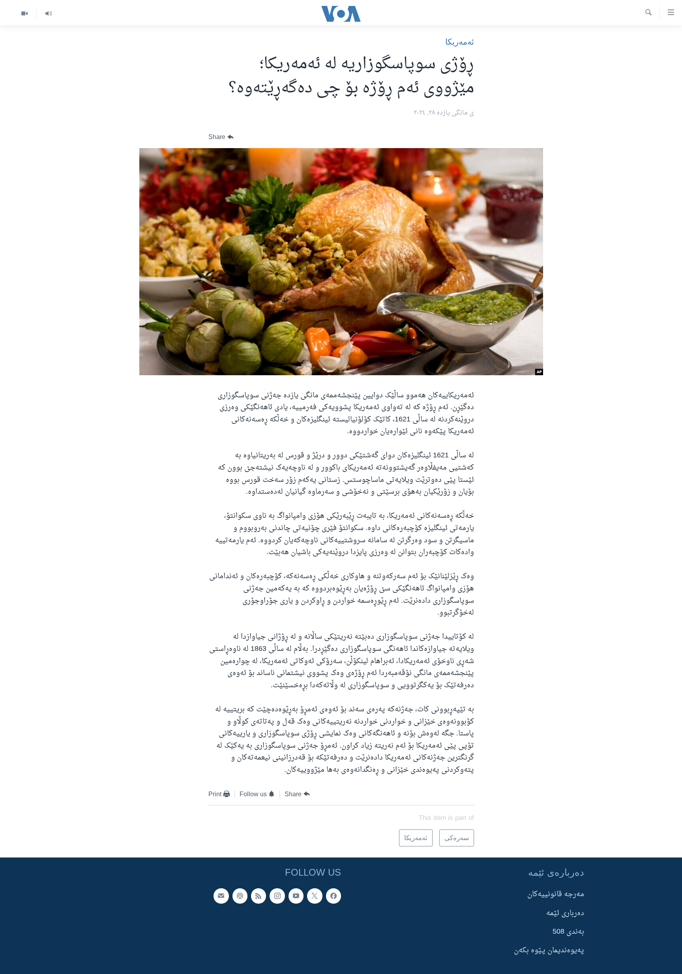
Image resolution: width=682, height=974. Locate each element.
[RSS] (258, 895)
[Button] (221, 137)
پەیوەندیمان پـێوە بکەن (549, 950)
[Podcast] (239, 895)
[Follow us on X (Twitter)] (314, 895)
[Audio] (48, 13)
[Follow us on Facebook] (333, 895)
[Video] (24, 13)
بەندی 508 (568, 932)
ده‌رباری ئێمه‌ (565, 913)
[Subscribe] (221, 895)
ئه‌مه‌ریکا (459, 41)
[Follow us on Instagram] (277, 895)
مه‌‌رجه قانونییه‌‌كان (555, 894)
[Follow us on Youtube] (296, 895)
